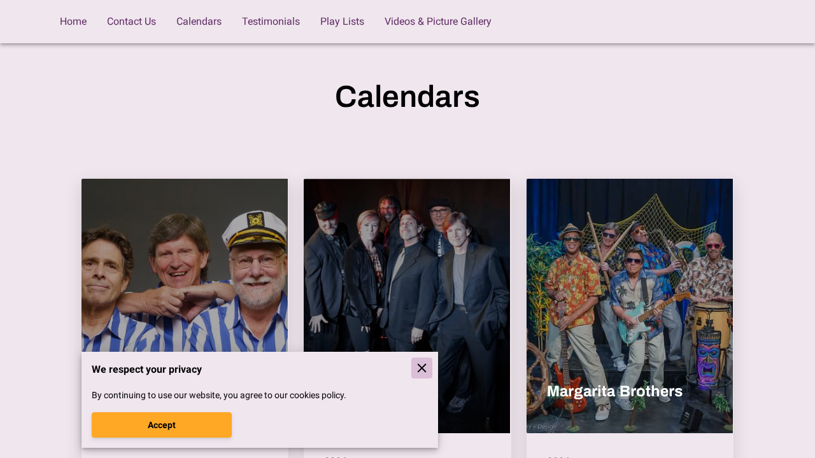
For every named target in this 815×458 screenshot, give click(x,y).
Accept (162, 425)
